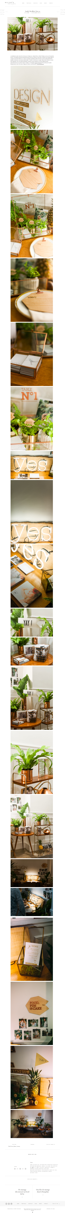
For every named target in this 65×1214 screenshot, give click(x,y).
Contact (46, 1203)
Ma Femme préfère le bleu (38, 62)
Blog (36, 1203)
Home (18, 1203)
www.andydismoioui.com (40, 64)
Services (30, 1203)
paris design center (35, 1171)
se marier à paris (47, 1171)
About (40, 1203)
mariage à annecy (50, 1167)
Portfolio (24, 1203)
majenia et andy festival (37, 1167)
